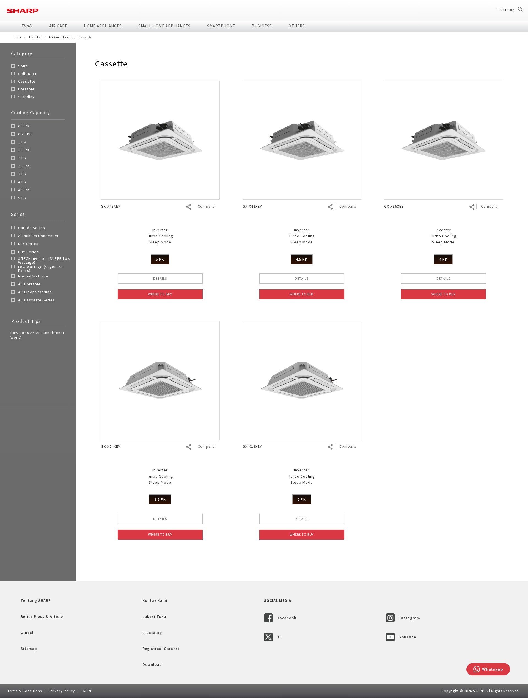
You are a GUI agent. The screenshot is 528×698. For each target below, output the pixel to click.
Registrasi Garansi (160, 648)
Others (296, 26)
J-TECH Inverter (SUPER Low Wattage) (44, 260)
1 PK (22, 142)
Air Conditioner (60, 37)
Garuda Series (31, 228)
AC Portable (29, 284)
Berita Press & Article (42, 616)
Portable (26, 89)
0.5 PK (24, 126)
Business (262, 26)
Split (22, 66)
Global (27, 632)
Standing (26, 97)
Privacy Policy (62, 691)
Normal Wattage (33, 276)
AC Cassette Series (36, 300)
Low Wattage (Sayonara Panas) (40, 268)
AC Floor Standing (35, 292)
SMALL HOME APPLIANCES (164, 26)
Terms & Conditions (24, 691)
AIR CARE (58, 26)
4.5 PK (24, 190)
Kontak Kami (154, 600)
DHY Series (28, 252)
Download (152, 664)
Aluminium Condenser (38, 236)
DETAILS (160, 278)
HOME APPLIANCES (103, 26)
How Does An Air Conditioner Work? (37, 335)
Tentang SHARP (36, 600)
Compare (206, 206)
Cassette (26, 81)
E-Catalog (506, 9)
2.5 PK (24, 166)
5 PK (22, 198)
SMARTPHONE (221, 26)
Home (18, 37)
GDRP (88, 691)
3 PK (22, 174)
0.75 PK (25, 134)
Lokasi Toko (154, 616)
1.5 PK (24, 150)
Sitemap (29, 648)
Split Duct (27, 74)
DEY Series (28, 244)
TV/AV (27, 26)
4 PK (22, 182)
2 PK (22, 158)
